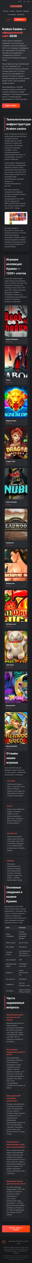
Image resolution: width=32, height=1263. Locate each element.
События (19, 11)
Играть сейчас (11, 105)
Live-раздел (12, 14)
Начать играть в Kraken (16, 1229)
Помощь (26, 11)
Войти (9, 19)
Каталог (6, 11)
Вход (28, 1)
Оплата (12, 11)
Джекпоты (20, 14)
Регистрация (20, 19)
